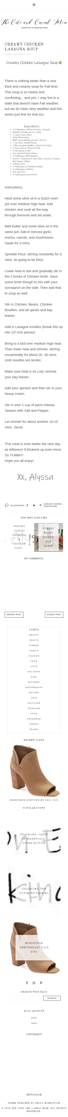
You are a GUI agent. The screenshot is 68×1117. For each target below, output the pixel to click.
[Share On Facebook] (27, 505)
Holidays (34, 672)
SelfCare (34, 703)
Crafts (34, 640)
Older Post (54, 615)
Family (34, 651)
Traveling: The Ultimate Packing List (34, 893)
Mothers (34, 682)
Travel (34, 729)
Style (34, 714)
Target (34, 724)
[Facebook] (27, 983)
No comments (17, 505)
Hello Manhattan (47, 1102)
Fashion (34, 656)
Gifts (34, 667)
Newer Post (14, 615)
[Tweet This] (33, 505)
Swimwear (34, 719)
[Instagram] (34, 983)
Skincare (34, 709)
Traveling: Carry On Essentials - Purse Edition (34, 838)
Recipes (53, 506)
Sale (34, 698)
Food (46, 506)
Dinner (58, 504)
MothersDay (34, 688)
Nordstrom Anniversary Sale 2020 (34, 800)
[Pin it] (40, 505)
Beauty (34, 635)
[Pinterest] (41, 983)
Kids (34, 677)
